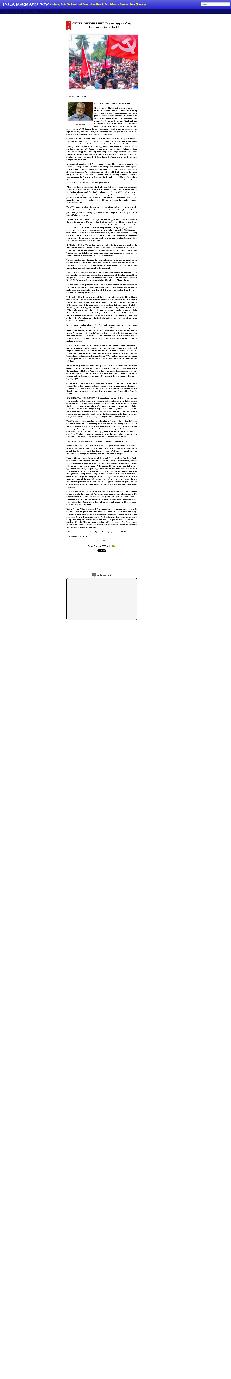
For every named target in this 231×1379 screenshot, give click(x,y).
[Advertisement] (152, 63)
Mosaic (31, 11)
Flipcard (12, 11)
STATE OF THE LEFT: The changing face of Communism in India (101, 25)
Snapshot (48, 11)
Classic (4, 11)
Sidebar (39, 11)
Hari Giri (112, 546)
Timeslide (58, 11)
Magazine (22, 11)
